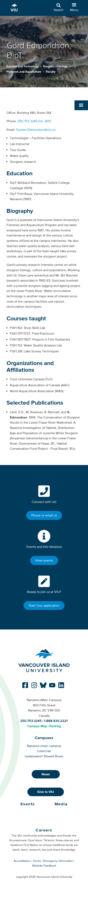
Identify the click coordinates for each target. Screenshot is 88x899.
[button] (81, 105)
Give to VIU (45, 792)
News (46, 774)
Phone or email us (44, 515)
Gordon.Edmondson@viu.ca (35, 129)
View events (44, 560)
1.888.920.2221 (56, 721)
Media (61, 804)
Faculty (50, 71)
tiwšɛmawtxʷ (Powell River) (44, 756)
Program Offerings (56, 66)
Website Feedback (44, 865)
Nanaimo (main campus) (44, 746)
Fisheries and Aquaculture (24, 71)
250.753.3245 (31, 721)
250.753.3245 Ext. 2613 (34, 121)
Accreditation (22, 860)
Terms (37, 860)
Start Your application (44, 605)
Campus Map (37, 726)
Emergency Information (58, 860)
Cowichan (44, 751)
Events (27, 804)
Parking (55, 726)
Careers (44, 830)
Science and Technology (23, 66)
